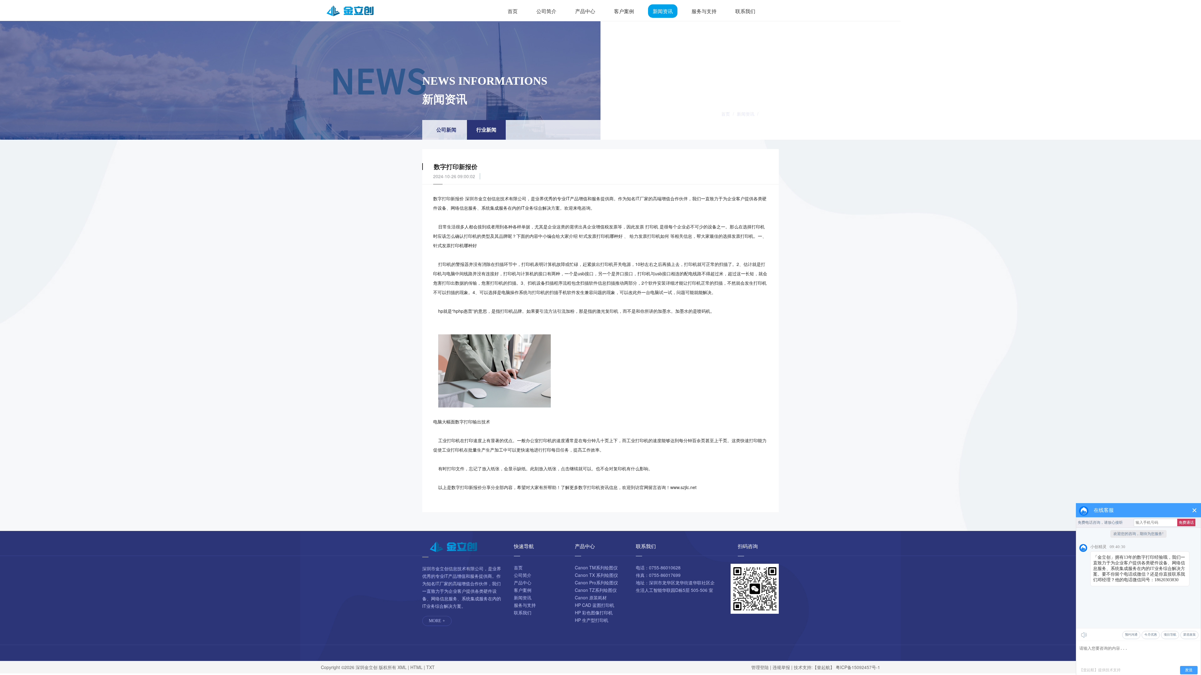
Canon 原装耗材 (591, 597)
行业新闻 (770, 114)
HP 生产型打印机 (591, 620)
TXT (430, 667)
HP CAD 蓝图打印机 (594, 605)
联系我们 (745, 11)
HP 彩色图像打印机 (594, 612)
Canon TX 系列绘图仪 (596, 575)
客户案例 (624, 11)
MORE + (437, 620)
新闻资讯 (663, 11)
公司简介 (546, 11)
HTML (416, 667)
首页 (513, 11)
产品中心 (585, 11)
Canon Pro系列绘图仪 (596, 582)
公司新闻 (446, 129)
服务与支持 (704, 11)
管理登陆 (760, 667)
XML (402, 667)
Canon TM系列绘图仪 (596, 567)
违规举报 (781, 667)
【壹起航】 (823, 667)
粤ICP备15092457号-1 (858, 667)
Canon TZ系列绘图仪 (596, 590)
